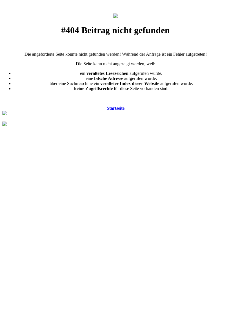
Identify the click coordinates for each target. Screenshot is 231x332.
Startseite (116, 108)
